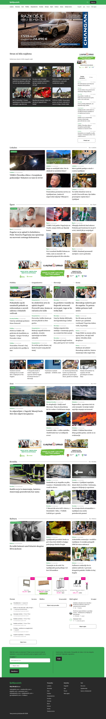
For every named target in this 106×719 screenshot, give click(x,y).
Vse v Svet (93, 383)
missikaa (27, 634)
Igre (84, 6)
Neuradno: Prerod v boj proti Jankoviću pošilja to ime (19, 347)
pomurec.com (22, 691)
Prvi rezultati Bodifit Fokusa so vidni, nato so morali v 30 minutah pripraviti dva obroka (58, 253)
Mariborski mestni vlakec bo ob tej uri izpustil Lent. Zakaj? (42, 102)
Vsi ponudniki (62, 599)
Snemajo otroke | (18, 614)
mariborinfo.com (26, 689)
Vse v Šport (93, 204)
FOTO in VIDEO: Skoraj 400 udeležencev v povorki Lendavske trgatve (60, 81)
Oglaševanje (84, 688)
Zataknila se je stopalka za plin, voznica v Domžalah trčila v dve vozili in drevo (86, 134)
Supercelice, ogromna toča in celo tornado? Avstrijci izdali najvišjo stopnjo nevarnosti (83, 406)
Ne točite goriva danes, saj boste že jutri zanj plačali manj (41, 347)
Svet (22, 6)
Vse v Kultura (92, 518)
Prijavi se (93, 2)
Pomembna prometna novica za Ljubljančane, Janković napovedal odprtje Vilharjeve (58, 194)
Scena (61, 6)
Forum (88, 6)
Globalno (12, 408)
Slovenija (17, 6)
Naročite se (14, 671)
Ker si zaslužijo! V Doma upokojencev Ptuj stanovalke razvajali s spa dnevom (22, 102)
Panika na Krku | (18, 618)
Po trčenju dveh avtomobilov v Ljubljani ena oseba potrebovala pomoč (83, 510)
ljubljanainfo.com (27, 693)
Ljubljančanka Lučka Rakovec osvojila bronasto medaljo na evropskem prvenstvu (86, 111)
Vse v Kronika (92, 461)
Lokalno (12, 6)
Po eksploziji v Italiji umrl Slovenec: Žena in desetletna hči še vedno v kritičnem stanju (58, 406)
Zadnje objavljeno (82, 77)
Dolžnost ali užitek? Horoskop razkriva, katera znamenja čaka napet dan (86, 350)
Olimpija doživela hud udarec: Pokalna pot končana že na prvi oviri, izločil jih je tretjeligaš (84, 227)
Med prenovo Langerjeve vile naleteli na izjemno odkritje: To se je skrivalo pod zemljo (22, 81)
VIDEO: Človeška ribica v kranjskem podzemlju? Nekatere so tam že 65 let (85, 127)
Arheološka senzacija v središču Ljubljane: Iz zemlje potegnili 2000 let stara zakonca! (84, 541)
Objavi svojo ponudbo (53, 605)
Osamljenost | (17, 603)
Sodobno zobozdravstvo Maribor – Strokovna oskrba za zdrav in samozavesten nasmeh (82, 604)
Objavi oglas (82, 626)
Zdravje (47, 6)
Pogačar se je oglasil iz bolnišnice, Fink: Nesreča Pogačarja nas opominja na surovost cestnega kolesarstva (27, 235)
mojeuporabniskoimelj (21, 609)
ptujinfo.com (13, 691)
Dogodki (79, 6)
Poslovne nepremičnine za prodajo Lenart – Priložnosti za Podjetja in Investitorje (82, 612)
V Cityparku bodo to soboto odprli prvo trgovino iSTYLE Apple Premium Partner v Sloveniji (34, 374)
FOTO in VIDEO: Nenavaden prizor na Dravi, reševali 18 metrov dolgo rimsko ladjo (61, 102)
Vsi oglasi (93, 599)
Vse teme (34, 599)
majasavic (25, 603)
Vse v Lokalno (92, 147)
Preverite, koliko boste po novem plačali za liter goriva (41, 320)
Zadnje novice (68, 6)
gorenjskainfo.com (15, 695)
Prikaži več (86, 140)
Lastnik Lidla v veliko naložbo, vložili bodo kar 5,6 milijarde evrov (58, 432)
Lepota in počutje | (18, 634)
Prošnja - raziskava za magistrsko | (23, 628)
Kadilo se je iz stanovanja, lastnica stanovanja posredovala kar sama (85, 119)
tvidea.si (24, 695)
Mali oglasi (93, 6)
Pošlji (58, 659)
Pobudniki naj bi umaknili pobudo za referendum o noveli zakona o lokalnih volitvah (19, 308)
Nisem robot (16, 665)
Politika (27, 6)
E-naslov (12, 657)
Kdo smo (83, 686)
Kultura (56, 6)
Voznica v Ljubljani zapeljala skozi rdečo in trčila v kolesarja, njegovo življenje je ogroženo (84, 484)
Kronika (41, 6)
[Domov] (14, 2)
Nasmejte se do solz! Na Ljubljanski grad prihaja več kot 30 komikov (57, 567)
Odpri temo (23, 642)
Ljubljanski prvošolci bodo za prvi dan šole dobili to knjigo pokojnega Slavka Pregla (57, 541)
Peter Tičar (27, 614)
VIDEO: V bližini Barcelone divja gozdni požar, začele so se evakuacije (83, 432)
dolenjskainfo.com (15, 693)
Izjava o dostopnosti (86, 691)
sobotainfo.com (14, 689)
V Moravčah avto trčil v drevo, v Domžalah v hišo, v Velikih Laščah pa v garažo (58, 510)
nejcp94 (17, 630)
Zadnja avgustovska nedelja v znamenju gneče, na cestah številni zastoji (64, 330)
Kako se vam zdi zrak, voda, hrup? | (23, 607)
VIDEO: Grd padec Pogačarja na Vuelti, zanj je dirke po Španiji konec (58, 227)
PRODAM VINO (77, 619)
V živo (91, 77)
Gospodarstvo (34, 6)
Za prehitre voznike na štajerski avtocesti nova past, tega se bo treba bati (86, 97)
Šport (51, 6)
